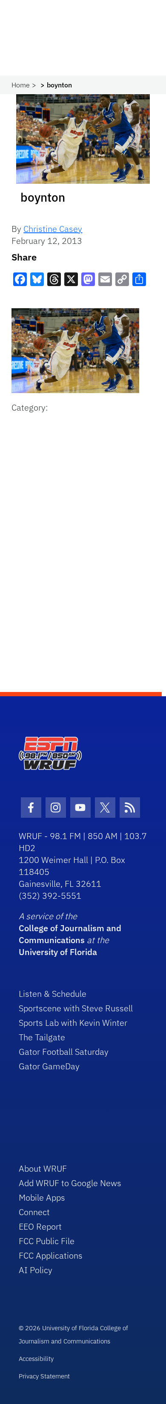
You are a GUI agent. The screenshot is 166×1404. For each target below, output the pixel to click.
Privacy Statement (44, 1376)
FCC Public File (46, 1241)
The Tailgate (42, 1037)
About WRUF (43, 1168)
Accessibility (36, 1359)
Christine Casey (52, 228)
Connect (34, 1212)
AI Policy (35, 1270)
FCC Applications (51, 1255)
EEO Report (40, 1226)
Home (20, 85)
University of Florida (58, 952)
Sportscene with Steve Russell (76, 1008)
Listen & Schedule (52, 993)
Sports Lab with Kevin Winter (73, 1022)
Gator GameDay (49, 1066)
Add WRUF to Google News (70, 1183)
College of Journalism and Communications (70, 934)
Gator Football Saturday (64, 1051)
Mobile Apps (42, 1197)
